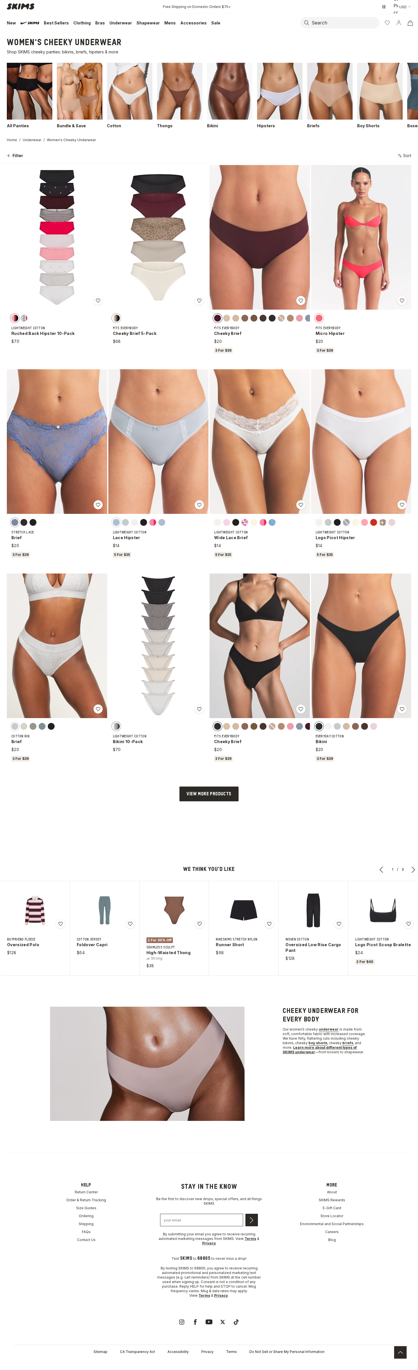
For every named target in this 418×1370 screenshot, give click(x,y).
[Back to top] (400, 1352)
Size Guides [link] (86, 1208)
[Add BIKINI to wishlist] (402, 709)
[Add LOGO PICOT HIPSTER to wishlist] (402, 504)
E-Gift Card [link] (332, 1208)
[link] (181, 1322)
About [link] (332, 1192)
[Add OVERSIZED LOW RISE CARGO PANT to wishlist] (338, 923)
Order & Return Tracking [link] (86, 1200)
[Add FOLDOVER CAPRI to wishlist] (130, 923)
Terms (231, 1352)
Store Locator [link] (331, 1216)
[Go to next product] (413, 869)
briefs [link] (347, 1043)
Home (12, 140)
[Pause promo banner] (384, 7)
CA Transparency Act (137, 1352)
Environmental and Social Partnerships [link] (332, 1224)
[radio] (14, 318)
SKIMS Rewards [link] (332, 1200)
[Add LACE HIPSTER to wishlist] (199, 504)
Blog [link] (332, 1240)
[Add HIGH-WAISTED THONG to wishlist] (199, 923)
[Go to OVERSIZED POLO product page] (35, 910)
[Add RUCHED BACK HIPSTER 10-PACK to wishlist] (98, 300)
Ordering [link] (86, 1216)
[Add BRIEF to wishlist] (98, 504)
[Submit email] (251, 1220)
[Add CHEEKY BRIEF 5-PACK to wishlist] (199, 300)
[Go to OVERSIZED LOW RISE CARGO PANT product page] (313, 910)
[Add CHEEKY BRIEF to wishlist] (300, 300)
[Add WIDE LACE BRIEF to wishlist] (300, 504)
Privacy (207, 1352)
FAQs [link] (86, 1232)
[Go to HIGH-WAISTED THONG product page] (174, 910)
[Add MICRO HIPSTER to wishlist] (402, 300)
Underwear (32, 140)
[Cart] (410, 22)
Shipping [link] (86, 1224)
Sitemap (100, 1352)
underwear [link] (329, 1029)
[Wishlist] (387, 22)
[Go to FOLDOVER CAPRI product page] (104, 910)
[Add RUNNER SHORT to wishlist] (269, 923)
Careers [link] (332, 1232)
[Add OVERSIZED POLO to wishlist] (60, 923)
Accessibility (178, 1352)
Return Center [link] (86, 1192)
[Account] (398, 22)
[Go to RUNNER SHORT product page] (243, 910)
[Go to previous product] (381, 869)
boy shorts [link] (318, 1043)
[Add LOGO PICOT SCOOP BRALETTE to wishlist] (408, 923)
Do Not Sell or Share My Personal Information (286, 1352)
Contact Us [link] (86, 1240)
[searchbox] (345, 22)
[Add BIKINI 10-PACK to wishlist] (199, 709)
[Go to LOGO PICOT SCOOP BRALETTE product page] (383, 910)
